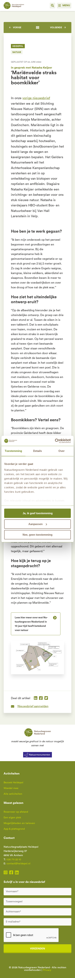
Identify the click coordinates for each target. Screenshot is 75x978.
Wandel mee (11, 788)
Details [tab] (37, 450)
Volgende (56, 27)
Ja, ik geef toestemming (38, 513)
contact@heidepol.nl (18, 863)
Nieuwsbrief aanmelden (32, 706)
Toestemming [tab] (13, 450)
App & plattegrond (14, 829)
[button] (32, 667)
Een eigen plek (12, 817)
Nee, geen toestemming (37, 534)
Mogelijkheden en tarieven (19, 823)
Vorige (17, 27)
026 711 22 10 (13, 859)
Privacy (47, 970)
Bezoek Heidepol (13, 782)
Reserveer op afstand (16, 812)
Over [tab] (61, 450)
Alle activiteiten (13, 794)
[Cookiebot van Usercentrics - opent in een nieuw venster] (55, 440)
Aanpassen (35, 524)
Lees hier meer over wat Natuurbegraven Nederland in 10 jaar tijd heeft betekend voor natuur (31, 623)
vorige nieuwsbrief (36, 98)
